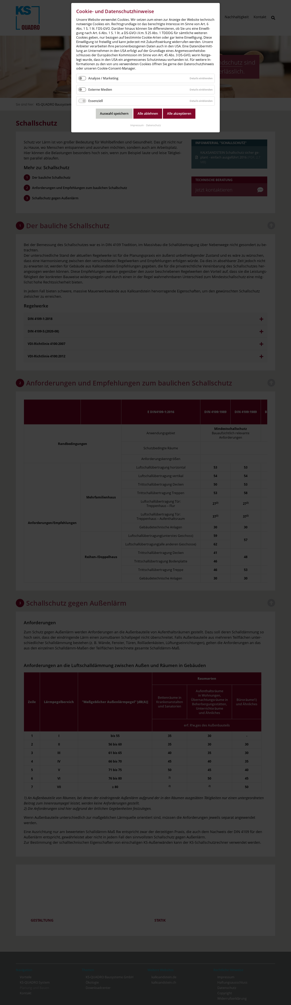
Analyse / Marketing (103, 78)
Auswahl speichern (114, 113)
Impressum (137, 125)
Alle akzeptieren (179, 113)
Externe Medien (100, 89)
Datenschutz (153, 125)
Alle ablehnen (148, 113)
